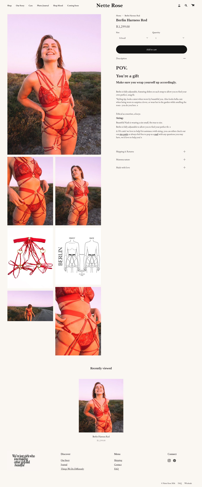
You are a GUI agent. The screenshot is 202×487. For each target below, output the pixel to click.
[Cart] (192, 5)
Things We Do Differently (72, 468)
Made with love (123, 167)
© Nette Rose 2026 (168, 483)
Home (118, 15)
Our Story (65, 460)
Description (121, 58)
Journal (64, 464)
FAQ (116, 468)
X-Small (122, 38)
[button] (9, 5)
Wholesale (188, 483)
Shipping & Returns (125, 151)
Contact (118, 464)
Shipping (118, 460)
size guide (124, 134)
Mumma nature (123, 159)
